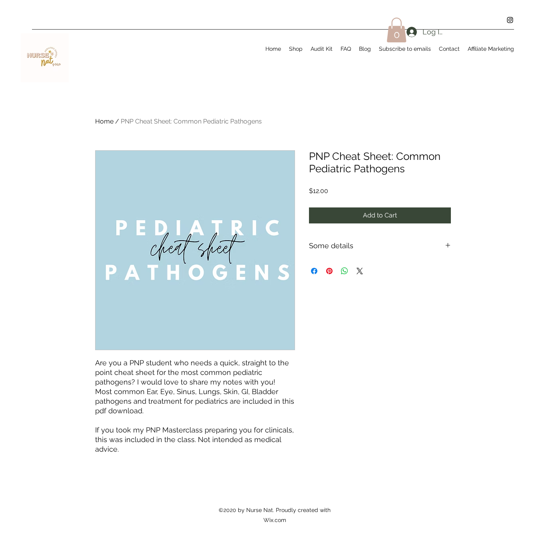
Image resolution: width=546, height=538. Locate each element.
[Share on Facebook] (314, 271)
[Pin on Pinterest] (329, 271)
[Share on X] (360, 271)
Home (104, 121)
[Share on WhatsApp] (344, 271)
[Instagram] (510, 20)
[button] (396, 30)
